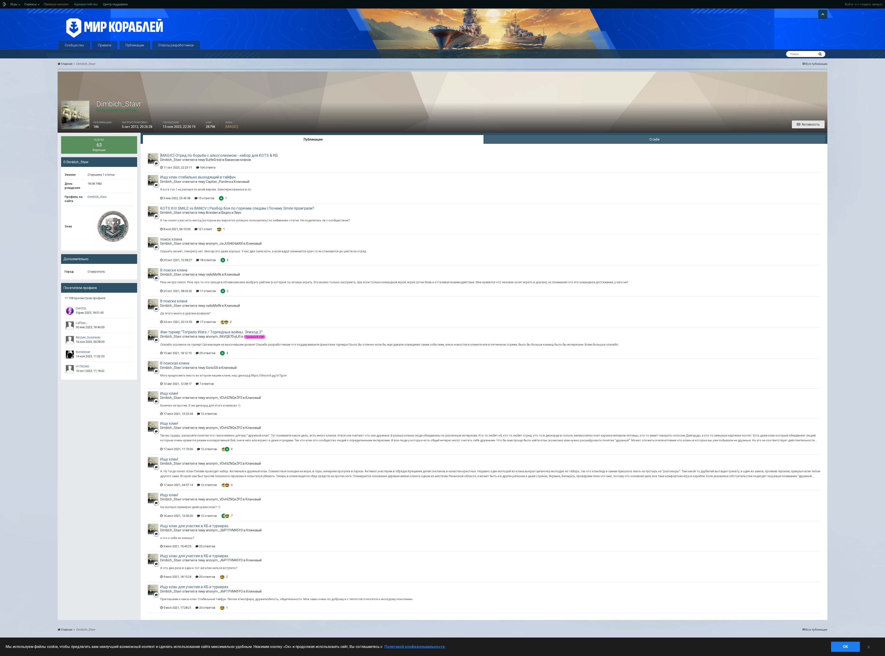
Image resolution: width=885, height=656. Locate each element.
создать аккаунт (871, 4)
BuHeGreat (83, 352)
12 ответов (208, 413)
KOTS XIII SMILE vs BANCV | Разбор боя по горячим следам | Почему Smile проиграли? (237, 208)
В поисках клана (174, 363)
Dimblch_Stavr (97, 197)
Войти (849, 4)
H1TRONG (82, 366)
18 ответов (207, 260)
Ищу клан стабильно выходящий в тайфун (198, 177)
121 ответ (205, 229)
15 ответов (206, 198)
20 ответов (206, 546)
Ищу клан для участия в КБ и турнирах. (194, 526)
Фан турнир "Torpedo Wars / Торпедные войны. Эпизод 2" (211, 332)
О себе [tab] (654, 139)
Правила (104, 45)
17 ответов (207, 291)
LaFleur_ (81, 323)
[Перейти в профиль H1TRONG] (70, 369)
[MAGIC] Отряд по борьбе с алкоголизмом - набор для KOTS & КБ (219, 155)
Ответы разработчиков (176, 45)
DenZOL (81, 308)
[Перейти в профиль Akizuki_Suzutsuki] (70, 340)
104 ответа (207, 167)
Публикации (135, 45)
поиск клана (171, 239)
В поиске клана (173, 270)
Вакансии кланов (238, 160)
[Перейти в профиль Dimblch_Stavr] (153, 158)
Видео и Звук (231, 212)
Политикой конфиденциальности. (414, 646)
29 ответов (207, 353)
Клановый (241, 182)
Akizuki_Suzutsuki (88, 337)
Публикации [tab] (313, 139)
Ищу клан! (169, 393)
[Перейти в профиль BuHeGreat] (70, 354)
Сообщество (74, 45)
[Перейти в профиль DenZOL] (70, 311)
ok (845, 646)
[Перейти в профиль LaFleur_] (70, 325)
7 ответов (206, 383)
